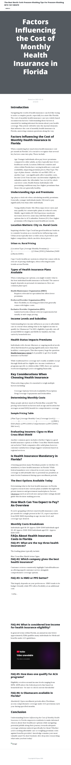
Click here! (15, 494)
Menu (7, 8)
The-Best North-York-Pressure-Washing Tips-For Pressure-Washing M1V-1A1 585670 (34, 3)
